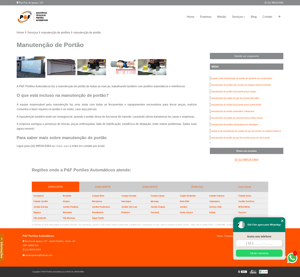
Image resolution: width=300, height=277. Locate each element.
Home (190, 16)
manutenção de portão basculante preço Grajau (233, 91)
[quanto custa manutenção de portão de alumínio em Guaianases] (31, 67)
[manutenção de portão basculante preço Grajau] (91, 67)
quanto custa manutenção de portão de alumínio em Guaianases (241, 78)
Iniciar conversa (259, 253)
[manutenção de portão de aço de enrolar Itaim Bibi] (122, 67)
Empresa (205, 16)
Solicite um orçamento (246, 56)
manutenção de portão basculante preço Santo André (236, 105)
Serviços (237, 16)
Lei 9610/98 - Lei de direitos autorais (230, 225)
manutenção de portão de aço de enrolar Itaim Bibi (235, 98)
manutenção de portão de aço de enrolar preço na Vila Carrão (240, 138)
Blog (254, 16)
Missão (221, 16)
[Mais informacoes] (279, 16)
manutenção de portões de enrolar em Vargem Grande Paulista (241, 85)
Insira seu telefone (259, 236)
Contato (267, 16)
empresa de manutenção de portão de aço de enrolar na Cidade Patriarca (246, 131)
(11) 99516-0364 (275, 2)
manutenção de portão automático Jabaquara (232, 111)
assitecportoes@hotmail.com (38, 255)
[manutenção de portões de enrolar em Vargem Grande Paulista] (61, 67)
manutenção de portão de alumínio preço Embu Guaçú (237, 118)
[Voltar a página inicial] (34, 16)
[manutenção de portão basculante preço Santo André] (152, 67)
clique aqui (62, 145)
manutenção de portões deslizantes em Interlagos (234, 124)
